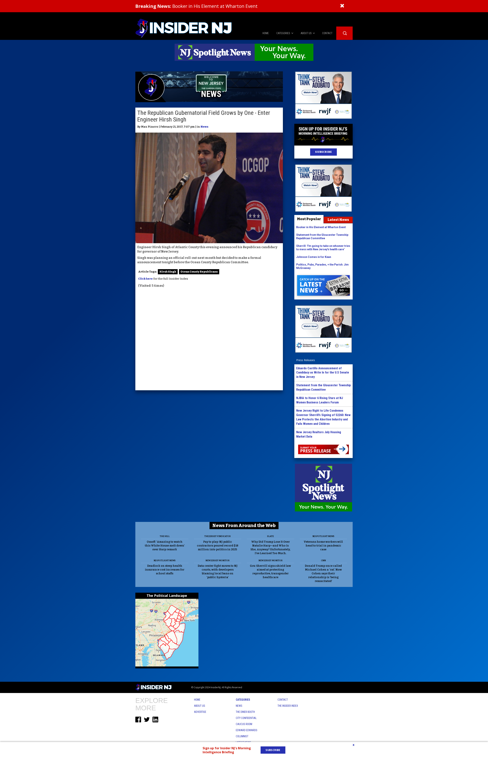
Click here (145, 278)
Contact (283, 699)
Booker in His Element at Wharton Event (196, 6)
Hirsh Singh (167, 271)
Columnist (242, 736)
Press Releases (305, 360)
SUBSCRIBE (323, 152)
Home (197, 699)
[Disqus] (209, 339)
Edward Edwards (246, 730)
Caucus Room (244, 724)
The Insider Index (288, 705)
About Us (199, 705)
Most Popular (309, 219)
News (204, 126)
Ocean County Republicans (199, 271)
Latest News (338, 220)
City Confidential (246, 718)
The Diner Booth (245, 711)
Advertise (200, 711)
